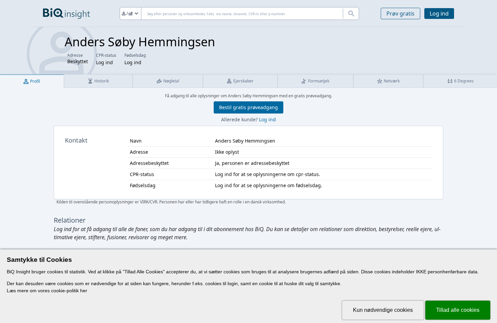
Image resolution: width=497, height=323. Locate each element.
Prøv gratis (400, 13)
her (83, 290)
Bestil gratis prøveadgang (248, 107)
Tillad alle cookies (457, 310)
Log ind (439, 13)
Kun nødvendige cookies (383, 310)
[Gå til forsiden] (66, 13)
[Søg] (351, 13)
